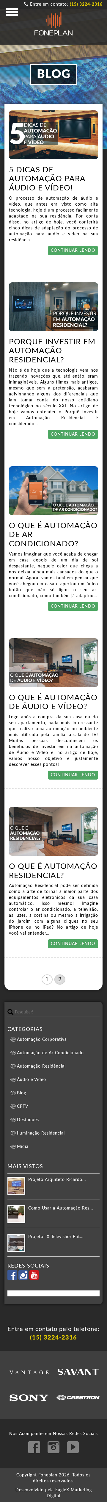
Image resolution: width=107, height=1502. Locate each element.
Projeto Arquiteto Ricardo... (57, 1180)
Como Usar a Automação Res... (60, 1208)
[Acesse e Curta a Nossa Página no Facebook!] (12, 1278)
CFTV (22, 1106)
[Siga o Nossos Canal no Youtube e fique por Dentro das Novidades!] (34, 1278)
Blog (21, 1093)
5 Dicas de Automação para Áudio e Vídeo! (47, 179)
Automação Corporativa (42, 1040)
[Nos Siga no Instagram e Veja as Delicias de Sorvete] (23, 1278)
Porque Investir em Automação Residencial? (52, 351)
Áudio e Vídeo (31, 1080)
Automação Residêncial (41, 1066)
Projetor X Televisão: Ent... (56, 1237)
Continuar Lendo (73, 250)
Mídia (23, 1147)
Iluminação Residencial (41, 1133)
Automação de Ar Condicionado (50, 1053)
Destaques (28, 1120)
